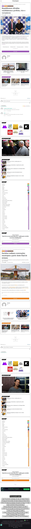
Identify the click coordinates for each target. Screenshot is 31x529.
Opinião (3, 191)
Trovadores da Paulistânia (6, 205)
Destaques (3, 221)
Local (8, 4)
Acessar (29, 98)
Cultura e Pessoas (4, 199)
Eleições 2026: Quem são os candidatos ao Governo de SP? (25, 84)
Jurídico (25, 506)
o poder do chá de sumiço (8, 108)
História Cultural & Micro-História (7, 200)
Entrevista (3, 222)
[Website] (7, 57)
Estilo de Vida (14, 504)
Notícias (5, 4)
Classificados (16, 526)
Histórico (3, 214)
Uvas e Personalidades (5, 227)
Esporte (3, 196)
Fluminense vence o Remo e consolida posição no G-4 (14, 161)
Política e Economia (5, 190)
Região (26, 512)
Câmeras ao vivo (20, 526)
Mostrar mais (15, 51)
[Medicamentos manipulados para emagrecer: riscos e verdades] (4, 176)
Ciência (3, 223)
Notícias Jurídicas (4, 218)
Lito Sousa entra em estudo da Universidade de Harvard (14, 172)
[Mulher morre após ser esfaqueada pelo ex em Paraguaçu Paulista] (6, 81)
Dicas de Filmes (4, 203)
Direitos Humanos (4, 217)
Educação (3, 208)
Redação (8, 55)
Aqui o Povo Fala (4, 226)
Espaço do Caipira (26, 502)
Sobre (9, 526)
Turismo (16, 516)
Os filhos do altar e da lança (6, 204)
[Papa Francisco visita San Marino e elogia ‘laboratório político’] (4, 166)
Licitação (4, 508)
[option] (15, 148)
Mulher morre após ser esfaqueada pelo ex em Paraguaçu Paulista (5, 85)
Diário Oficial (26, 500)
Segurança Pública (14, 514)
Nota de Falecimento (25, 508)
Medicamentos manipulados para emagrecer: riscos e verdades (15, 175)
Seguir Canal (26, 489)
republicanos (16, 48)
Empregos (3, 213)
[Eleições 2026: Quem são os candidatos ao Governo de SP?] (25, 81)
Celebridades (4, 209)
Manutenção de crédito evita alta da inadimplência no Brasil (15, 84)
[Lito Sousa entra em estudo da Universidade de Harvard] (4, 173)
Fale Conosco (12, 526)
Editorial (3, 212)
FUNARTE (3, 44)
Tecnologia (22, 514)
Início (3, 4)
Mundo (3, 187)
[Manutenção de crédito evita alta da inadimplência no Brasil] (15, 81)
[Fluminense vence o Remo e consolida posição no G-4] (4, 162)
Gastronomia (21, 504)
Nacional (17, 508)
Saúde (3, 195)
